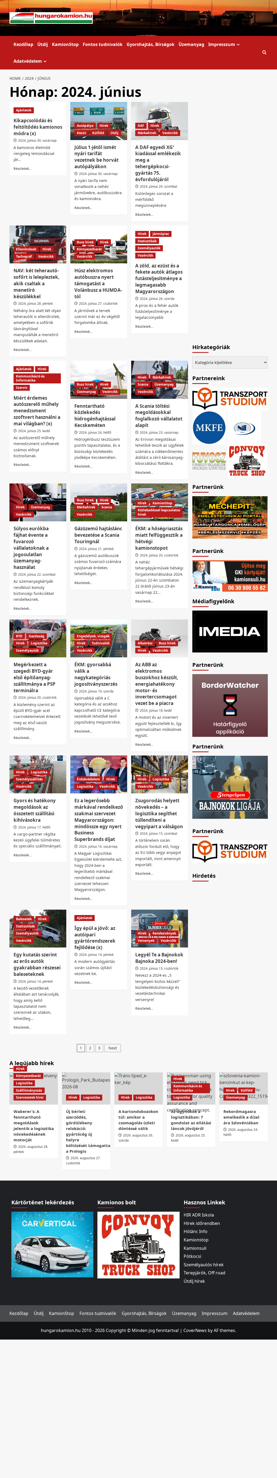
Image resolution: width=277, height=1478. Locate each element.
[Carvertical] (52, 1244)
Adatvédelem (28, 61)
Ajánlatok (23, 110)
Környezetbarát (89, 249)
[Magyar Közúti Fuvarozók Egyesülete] (209, 427)
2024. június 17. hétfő (34, 827)
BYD (19, 636)
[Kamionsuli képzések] (230, 575)
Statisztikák (147, 241)
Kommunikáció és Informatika (30, 378)
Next (112, 1047)
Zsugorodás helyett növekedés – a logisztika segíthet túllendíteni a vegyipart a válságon (159, 813)
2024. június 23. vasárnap (159, 432)
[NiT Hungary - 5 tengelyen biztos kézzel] (230, 787)
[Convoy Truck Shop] (138, 1245)
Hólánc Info (195, 1231)
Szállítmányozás (29, 1090)
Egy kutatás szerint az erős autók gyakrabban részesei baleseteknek (37, 964)
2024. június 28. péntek (35, 303)
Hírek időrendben (202, 1223)
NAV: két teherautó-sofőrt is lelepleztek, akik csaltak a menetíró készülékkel (37, 283)
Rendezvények (164, 933)
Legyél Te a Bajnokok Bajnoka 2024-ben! (159, 958)
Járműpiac (161, 233)
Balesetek (24, 919)
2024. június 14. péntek (35, 981)
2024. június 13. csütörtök (159, 968)
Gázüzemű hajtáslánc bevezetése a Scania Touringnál (98, 535)
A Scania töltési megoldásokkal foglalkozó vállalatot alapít (158, 415)
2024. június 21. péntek (96, 548)
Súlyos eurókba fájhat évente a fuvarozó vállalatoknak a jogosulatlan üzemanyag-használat (31, 547)
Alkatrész (145, 643)
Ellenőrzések (26, 249)
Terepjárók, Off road (204, 1273)
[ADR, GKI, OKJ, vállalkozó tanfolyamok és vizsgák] (230, 399)
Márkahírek (147, 133)
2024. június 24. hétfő (95, 432)
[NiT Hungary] (244, 427)
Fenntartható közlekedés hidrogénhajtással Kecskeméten (95, 415)
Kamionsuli (195, 1248)
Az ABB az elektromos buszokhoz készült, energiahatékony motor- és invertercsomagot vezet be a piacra (156, 683)
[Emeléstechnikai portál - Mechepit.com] (230, 516)
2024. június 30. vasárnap (37, 140)
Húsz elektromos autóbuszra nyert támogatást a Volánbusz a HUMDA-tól (98, 283)
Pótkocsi (192, 1256)
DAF (141, 125)
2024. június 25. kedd (34, 431)
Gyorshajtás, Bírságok (150, 44)
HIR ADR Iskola (199, 1215)
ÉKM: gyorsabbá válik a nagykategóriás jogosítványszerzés (95, 674)
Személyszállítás (29, 779)
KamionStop (65, 44)
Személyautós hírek (204, 1265)
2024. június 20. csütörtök (159, 555)
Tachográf (24, 256)
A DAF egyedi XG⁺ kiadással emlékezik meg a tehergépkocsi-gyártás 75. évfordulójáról (158, 163)
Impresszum (221, 44)
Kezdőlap (23, 44)
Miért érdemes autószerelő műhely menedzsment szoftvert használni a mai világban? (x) (37, 411)
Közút (81, 133)
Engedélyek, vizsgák (93, 636)
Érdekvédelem (88, 779)
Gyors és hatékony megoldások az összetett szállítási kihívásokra (35, 810)
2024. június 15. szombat (158, 833)
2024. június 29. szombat (158, 186)
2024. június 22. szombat (36, 574)
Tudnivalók (101, 643)
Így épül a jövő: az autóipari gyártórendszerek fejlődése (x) (95, 937)
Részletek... (22, 168)
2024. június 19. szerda (96, 691)
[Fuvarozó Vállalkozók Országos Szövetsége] (209, 460)
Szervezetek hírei (30, 1097)
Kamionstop (196, 1240)
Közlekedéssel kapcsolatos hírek (159, 512)
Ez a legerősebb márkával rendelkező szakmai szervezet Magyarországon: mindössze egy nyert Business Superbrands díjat (98, 819)
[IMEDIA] (230, 631)
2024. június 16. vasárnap (98, 846)
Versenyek (146, 940)
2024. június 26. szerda (157, 298)
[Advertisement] (232, 966)
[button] (264, 52)
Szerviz (21, 387)
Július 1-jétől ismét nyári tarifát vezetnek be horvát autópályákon (96, 157)
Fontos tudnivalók (103, 44)
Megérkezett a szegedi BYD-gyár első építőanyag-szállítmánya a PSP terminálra (34, 677)
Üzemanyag (191, 44)
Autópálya (85, 125)
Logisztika (39, 643)
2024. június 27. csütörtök (98, 303)
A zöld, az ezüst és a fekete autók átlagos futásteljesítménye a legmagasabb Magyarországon (159, 278)
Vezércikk (170, 133)
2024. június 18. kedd (156, 710)
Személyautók (149, 248)
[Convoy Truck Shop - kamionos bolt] (247, 460)
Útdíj (42, 44)
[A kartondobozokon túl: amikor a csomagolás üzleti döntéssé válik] (138, 1088)
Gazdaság (36, 636)
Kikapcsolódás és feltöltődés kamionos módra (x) (38, 127)
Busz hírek (85, 242)
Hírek (104, 125)
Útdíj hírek (194, 1281)
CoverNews (195, 1330)
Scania (143, 384)
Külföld (98, 133)
